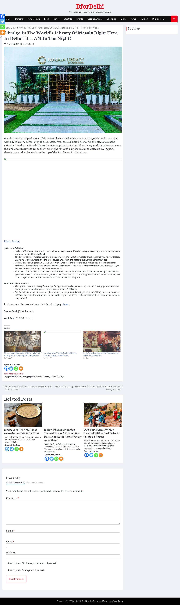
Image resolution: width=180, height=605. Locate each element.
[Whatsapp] (16, 368)
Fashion (144, 19)
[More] (21, 368)
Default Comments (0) (15, 483)
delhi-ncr (21, 376)
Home (7, 19)
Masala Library (43, 376)
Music (123, 19)
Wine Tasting (57, 376)
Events (79, 19)
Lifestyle (68, 19)
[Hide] (1, 37)
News (133, 19)
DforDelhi (90, 6)
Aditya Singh (29, 44)
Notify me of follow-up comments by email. (32, 563)
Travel (56, 19)
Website (11, 552)
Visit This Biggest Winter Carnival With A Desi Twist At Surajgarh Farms (101, 433)
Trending (19, 19)
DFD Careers (158, 19)
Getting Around (94, 19)
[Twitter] (11, 368)
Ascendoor (97, 601)
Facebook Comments (35, 483)
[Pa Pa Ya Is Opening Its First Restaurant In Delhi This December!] (101, 341)
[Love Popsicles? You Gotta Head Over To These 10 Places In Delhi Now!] (62, 341)
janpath (31, 376)
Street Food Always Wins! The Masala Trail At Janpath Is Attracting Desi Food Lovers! (22, 354)
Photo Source (11, 241)
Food (46, 19)
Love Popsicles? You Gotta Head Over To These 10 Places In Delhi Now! (61, 354)
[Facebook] (6, 368)
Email (10, 541)
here (65, 304)
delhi (14, 376)
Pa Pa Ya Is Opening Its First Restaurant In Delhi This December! (100, 354)
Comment (12, 498)
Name (10, 530)
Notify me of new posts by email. (26, 570)
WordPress (118, 601)
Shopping (111, 19)
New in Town (34, 19)
